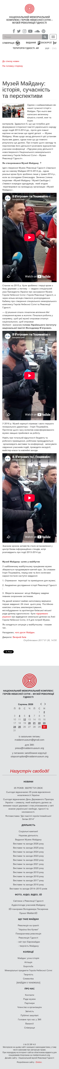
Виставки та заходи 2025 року (28, 847)
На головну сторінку (12, 65)
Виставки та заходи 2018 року (28, 876)
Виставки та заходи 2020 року (28, 868)
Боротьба (28, 966)
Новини (28, 781)
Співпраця (29, 1027)
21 (34, 723)
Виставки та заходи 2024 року (28, 851)
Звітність (29, 1011)
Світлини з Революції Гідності (28, 900)
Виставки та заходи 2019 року (28, 872)
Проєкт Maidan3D (28, 913)
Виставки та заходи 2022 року (28, 859)
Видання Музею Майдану (28, 839)
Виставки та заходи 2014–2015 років (28, 888)
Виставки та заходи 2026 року (28, 843)
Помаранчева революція (28, 933)
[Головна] (29, 8)
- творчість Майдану (28, 945)
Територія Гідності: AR (26, 48)
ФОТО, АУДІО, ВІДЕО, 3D (28, 894)
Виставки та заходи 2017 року (28, 880)
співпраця (8, 42)
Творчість (28, 974)
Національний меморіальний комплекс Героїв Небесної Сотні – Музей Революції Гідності (29, 19)
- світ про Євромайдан (28, 941)
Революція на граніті (28, 925)
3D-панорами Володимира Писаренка (28, 908)
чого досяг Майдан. (25, 632)
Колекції (28, 951)
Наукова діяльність (28, 835)
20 (29, 723)
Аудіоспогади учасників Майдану (28, 904)
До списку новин (10, 61)
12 (24, 719)
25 (19, 726)
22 (39, 723)
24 (14, 726)
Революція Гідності (28, 937)
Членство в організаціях (29, 1007)
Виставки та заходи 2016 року (28, 884)
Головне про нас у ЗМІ (29, 1019)
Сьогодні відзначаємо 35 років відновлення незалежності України (28, 793)
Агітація (28, 962)
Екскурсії (46, 42)
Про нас (30, 988)
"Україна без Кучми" (28, 929)
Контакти (29, 994)
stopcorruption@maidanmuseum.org (29, 756)
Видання (31, 42)
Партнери (30, 1003)
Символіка (28, 978)
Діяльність (28, 824)
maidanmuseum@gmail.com (29, 739)
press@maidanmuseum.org (29, 748)
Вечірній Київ (19, 637)
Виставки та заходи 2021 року (28, 863)
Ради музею (29, 998)
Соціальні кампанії (28, 831)
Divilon (39, 1062)
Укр (47, 48)
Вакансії (29, 1023)
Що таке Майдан (28, 919)
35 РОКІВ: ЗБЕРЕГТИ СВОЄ (28, 787)
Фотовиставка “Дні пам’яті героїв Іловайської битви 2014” (28, 817)
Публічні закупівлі (29, 1015)
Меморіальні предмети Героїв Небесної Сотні (28, 970)
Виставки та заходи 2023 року (28, 855)
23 (44, 723)
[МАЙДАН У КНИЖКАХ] (28, 982)
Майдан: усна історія (28, 958)
